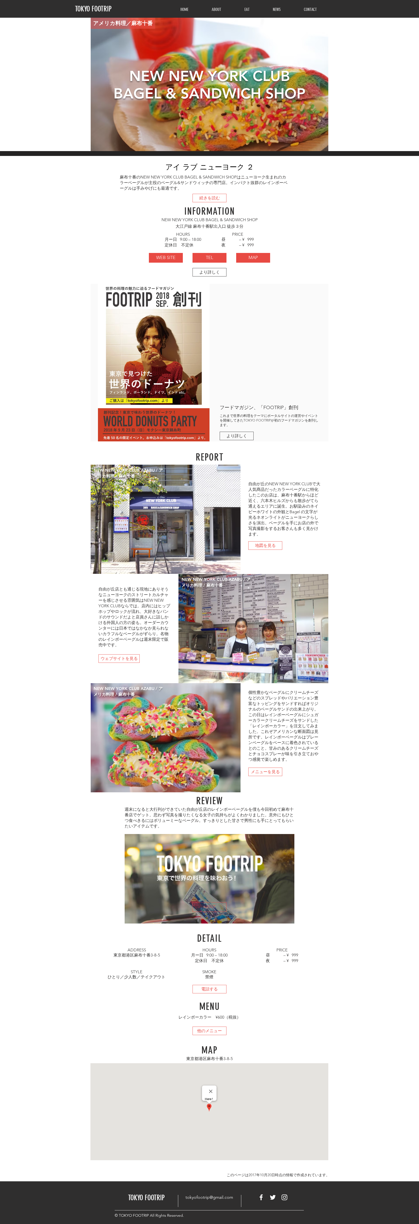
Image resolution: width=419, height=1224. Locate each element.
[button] (216, 9)
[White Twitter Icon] (273, 1197)
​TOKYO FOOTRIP (146, 1197)
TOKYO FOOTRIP (93, 9)
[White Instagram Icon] (284, 1197)
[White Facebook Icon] (261, 1197)
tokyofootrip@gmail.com (209, 1197)
